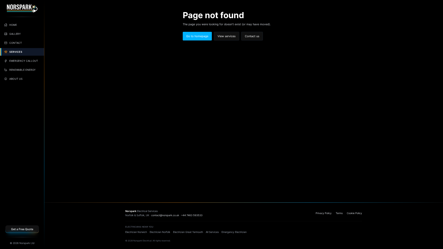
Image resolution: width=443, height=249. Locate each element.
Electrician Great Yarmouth (188, 231)
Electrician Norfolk (160, 231)
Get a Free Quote (22, 229)
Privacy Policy (324, 213)
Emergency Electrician (234, 231)
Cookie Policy (354, 213)
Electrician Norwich (136, 231)
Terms (339, 213)
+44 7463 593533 (191, 215)
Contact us (252, 36)
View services (227, 36)
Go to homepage (197, 36)
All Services (212, 231)
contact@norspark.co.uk (165, 215)
